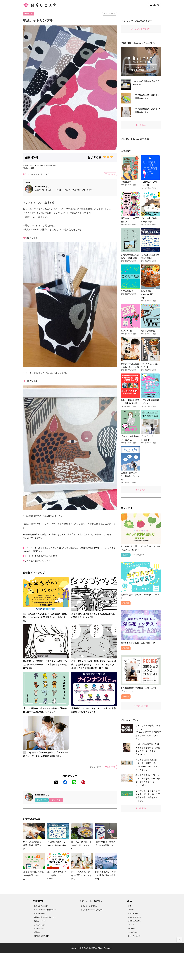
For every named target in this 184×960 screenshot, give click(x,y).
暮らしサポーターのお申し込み (92, 910)
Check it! (131, 910)
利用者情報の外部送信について (45, 917)
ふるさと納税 (133, 913)
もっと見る (141, 125)
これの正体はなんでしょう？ (38, 561)
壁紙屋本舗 (28, 14)
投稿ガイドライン (40, 921)
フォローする (42, 800)
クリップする (110, 13)
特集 (129, 906)
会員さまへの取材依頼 (89, 906)
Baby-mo (131, 928)
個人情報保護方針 (40, 936)
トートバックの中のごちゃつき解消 (41, 556)
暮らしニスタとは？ (41, 906)
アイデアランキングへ (141, 29)
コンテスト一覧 (141, 706)
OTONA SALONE (134, 921)
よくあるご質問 (39, 925)
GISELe (131, 925)
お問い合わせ (39, 928)
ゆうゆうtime (133, 932)
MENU (155, 5)
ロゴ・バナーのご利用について (45, 910)
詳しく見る (56, 800)
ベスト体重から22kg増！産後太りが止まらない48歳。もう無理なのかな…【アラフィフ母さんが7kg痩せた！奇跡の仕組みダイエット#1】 (93, 664)
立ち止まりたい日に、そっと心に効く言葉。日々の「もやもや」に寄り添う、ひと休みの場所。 (45, 617)
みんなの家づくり (134, 917)
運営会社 (37, 932)
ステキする (111, 174)
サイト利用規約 (39, 913)
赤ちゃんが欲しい (134, 936)
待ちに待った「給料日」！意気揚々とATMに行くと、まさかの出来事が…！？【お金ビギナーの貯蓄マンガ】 (45, 664)
